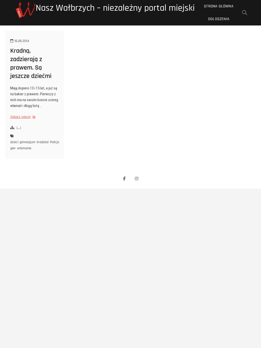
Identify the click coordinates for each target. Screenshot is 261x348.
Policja (54, 142)
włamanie (24, 148)
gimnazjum (27, 142)
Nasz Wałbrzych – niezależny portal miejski (115, 8)
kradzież (43, 142)
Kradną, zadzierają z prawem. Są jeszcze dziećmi (30, 63)
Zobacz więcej (22, 117)
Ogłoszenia (218, 19)
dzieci (14, 142)
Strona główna (218, 6)
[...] (19, 128)
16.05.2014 (21, 41)
